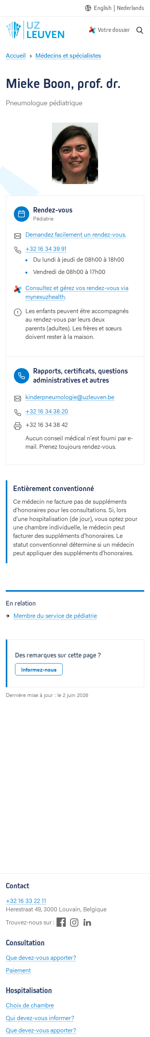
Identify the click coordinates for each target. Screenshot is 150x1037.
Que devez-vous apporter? (41, 957)
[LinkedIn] (87, 922)
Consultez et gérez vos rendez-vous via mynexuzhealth (76, 291)
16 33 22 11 (32, 900)
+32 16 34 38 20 (46, 411)
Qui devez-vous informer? (40, 1017)
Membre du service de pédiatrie (55, 615)
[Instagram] (74, 922)
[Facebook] (61, 922)
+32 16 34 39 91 (46, 248)
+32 (12, 900)
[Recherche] (140, 30)
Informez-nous (39, 669)
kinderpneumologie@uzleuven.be (69, 396)
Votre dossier (114, 29)
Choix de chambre (30, 1004)
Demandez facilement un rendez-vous (75, 234)
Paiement (18, 970)
